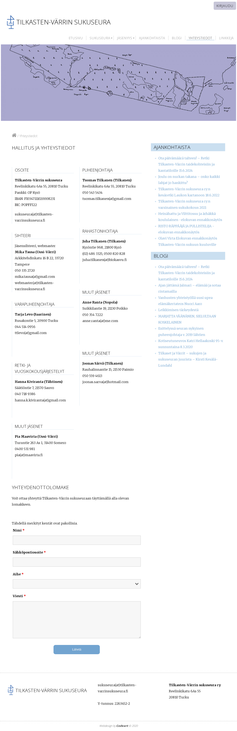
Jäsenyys (124, 38)
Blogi (177, 38)
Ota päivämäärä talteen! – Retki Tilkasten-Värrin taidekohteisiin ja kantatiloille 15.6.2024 (186, 164)
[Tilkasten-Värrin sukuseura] (14, 136)
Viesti (19, 596)
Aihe (18, 574)
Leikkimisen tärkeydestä (178, 310)
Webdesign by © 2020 (118, 725)
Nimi (19, 530)
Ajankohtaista (152, 38)
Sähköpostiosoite (29, 552)
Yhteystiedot (200, 38)
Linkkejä (226, 38)
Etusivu (76, 38)
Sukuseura (100, 38)
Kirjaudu (224, 6)
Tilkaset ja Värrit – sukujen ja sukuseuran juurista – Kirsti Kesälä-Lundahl (188, 359)
